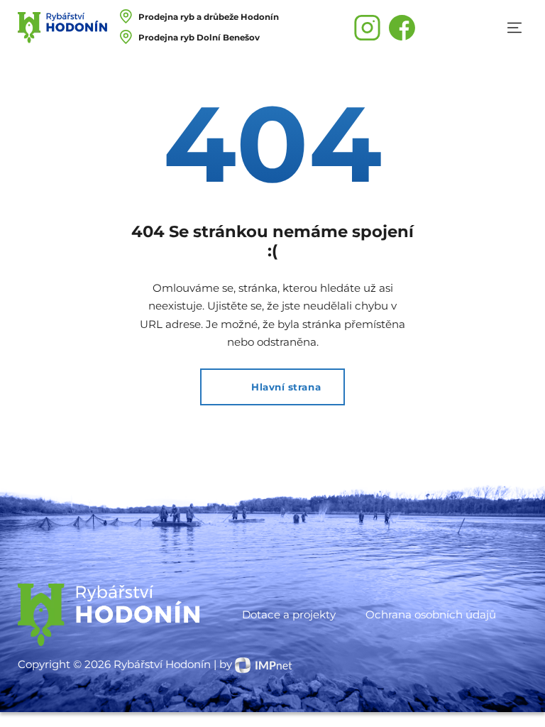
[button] (514, 27)
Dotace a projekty (289, 614)
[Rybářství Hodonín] (62, 27)
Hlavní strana (286, 387)
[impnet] (263, 664)
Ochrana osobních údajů (430, 614)
